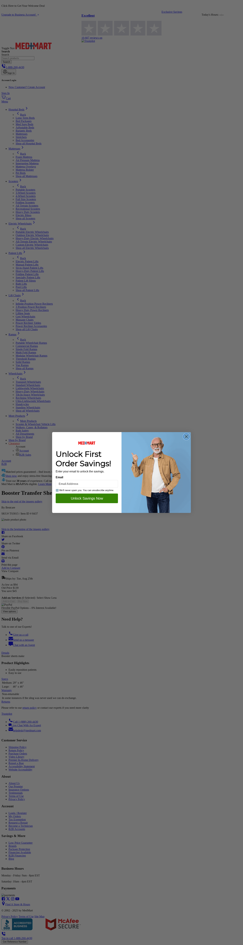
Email (59, 477)
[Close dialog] (186, 437)
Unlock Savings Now (87, 498)
